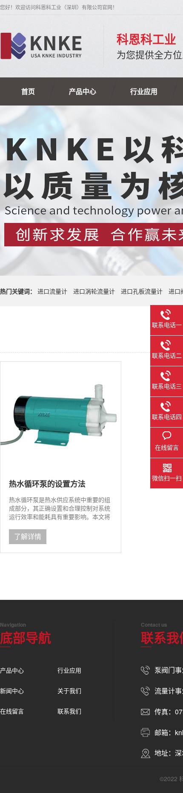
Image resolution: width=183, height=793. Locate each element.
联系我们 (69, 711)
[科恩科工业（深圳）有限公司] (41, 46)
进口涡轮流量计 (94, 291)
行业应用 (143, 91)
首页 (28, 91)
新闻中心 (12, 690)
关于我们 (69, 690)
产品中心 (82, 91)
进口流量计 (52, 291)
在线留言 (12, 711)
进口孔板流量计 (142, 291)
